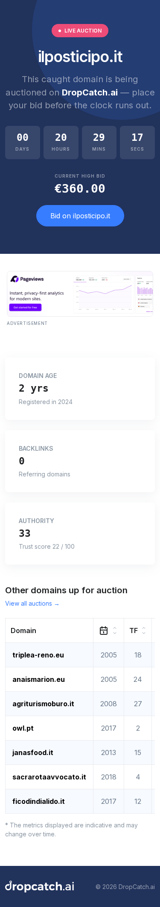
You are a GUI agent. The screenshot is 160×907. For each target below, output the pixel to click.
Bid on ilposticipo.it (80, 215)
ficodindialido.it (38, 801)
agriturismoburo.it (43, 703)
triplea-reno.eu (38, 655)
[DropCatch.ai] (39, 886)
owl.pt (23, 728)
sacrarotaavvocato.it (49, 777)
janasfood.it (32, 752)
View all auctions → (32, 603)
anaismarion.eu (38, 679)
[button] (49, 631)
